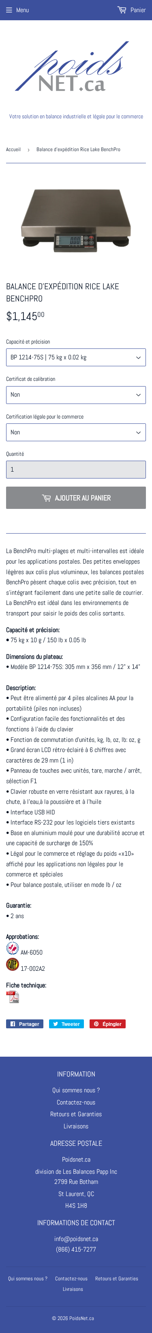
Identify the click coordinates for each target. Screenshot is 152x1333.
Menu (22, 10)
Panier (137, 10)
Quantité (15, 453)
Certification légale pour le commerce (44, 416)
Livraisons (76, 1126)
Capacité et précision (28, 341)
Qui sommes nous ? (76, 1090)
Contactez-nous (76, 1102)
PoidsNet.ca (81, 1318)
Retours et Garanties (76, 1114)
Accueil (13, 149)
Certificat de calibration (30, 378)
